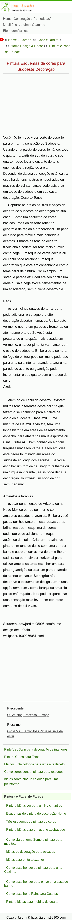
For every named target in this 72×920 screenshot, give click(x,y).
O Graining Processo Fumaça (28, 715)
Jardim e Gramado (32, 24)
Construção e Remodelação (33, 18)
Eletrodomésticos (15, 30)
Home (7, 18)
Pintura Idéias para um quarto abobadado (35, 829)
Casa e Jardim (48, 40)
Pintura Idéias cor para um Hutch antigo (34, 805)
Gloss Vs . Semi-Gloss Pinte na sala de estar (35, 734)
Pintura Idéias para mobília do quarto (32, 901)
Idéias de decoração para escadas (30, 851)
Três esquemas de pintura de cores (31, 821)
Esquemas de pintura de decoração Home (36, 813)
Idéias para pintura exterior (25, 859)
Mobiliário (10, 24)
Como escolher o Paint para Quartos (32, 893)
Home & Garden (19, 40)
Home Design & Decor (27, 46)
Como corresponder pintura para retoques (33, 771)
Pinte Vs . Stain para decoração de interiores (35, 749)
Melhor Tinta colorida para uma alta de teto (34, 764)
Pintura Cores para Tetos (21, 757)
